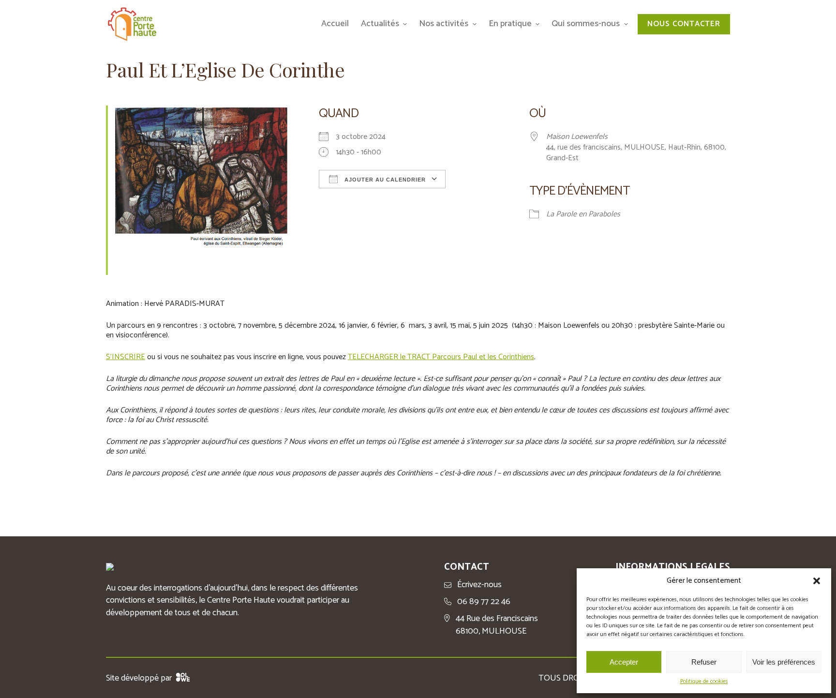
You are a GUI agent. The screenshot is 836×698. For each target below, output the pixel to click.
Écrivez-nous (479, 585)
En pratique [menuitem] (510, 23)
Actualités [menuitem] (380, 23)
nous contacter (683, 23)
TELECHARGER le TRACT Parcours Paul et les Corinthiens (441, 357)
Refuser (704, 662)
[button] (816, 581)
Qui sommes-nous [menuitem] (586, 23)
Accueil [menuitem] (335, 23)
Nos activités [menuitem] (443, 23)
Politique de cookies (704, 682)
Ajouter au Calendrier (384, 179)
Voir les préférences (783, 662)
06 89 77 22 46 (483, 602)
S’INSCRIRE (125, 357)
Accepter (624, 662)
